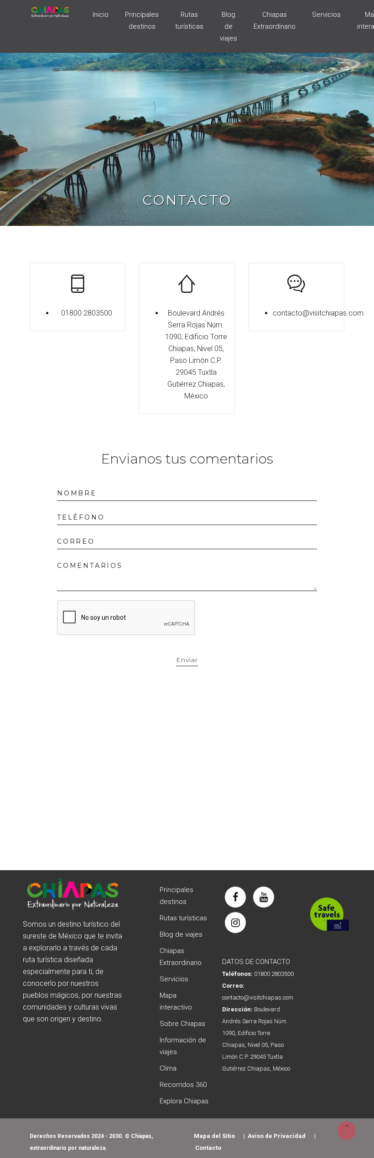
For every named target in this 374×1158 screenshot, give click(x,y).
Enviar (187, 660)
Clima (168, 1068)
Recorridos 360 (183, 1085)
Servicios (326, 14)
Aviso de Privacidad (277, 1135)
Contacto (208, 1147)
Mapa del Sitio (214, 1135)
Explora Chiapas (184, 1101)
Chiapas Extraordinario (275, 20)
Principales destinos (142, 20)
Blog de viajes (228, 26)
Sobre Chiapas (182, 1024)
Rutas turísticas (189, 20)
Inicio (101, 14)
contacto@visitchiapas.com (318, 313)
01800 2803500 (86, 313)
